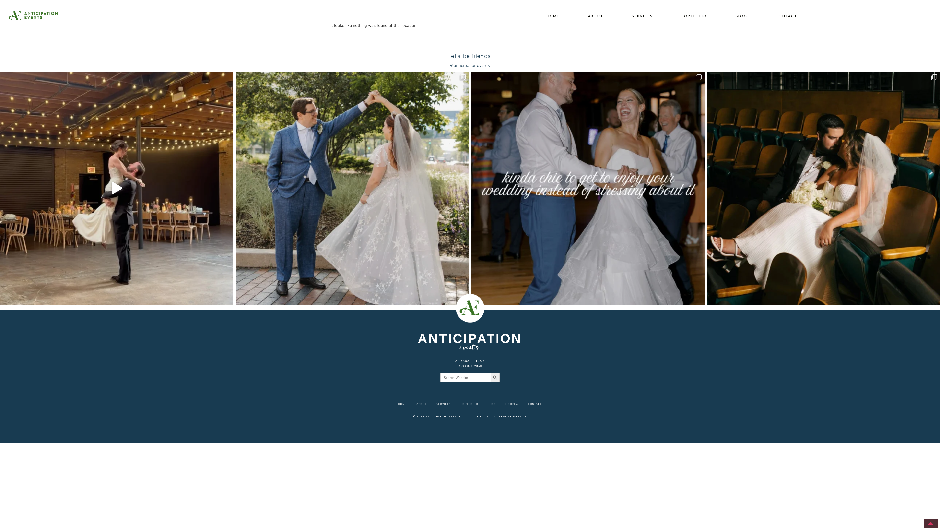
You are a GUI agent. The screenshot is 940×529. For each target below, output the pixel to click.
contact (786, 16)
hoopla (511, 404)
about (595, 16)
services (642, 16)
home (553, 16)
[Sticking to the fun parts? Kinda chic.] (588, 188)
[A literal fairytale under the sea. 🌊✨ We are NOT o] (352, 188)
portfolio (694, 16)
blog (741, 16)
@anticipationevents (470, 65)
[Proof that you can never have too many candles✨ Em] (116, 188)
